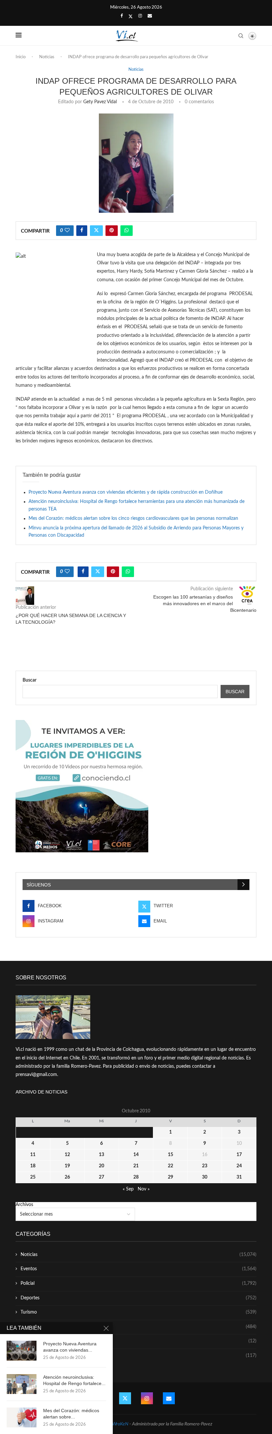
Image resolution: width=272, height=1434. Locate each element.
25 (32, 1177)
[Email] (150, 16)
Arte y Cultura (138, 1326)
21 (136, 1166)
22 (170, 1166)
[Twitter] (130, 17)
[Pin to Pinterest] (111, 230)
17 (239, 1154)
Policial (138, 1283)
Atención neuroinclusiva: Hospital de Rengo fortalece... (74, 1380)
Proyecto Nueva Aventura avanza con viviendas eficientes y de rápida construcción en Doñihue (126, 492)
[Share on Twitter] (96, 230)
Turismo (138, 1312)
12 (67, 1154)
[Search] (241, 35)
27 (101, 1177)
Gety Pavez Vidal (100, 102)
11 (32, 1154)
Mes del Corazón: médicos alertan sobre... (71, 1413)
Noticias (46, 57)
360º (138, 1355)
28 (136, 1177)
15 (170, 1154)
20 (101, 1166)
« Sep (128, 1189)
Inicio (21, 57)
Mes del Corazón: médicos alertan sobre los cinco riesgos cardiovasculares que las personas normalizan (133, 518)
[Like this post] (67, 230)
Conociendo (138, 1341)
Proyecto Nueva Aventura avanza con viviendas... (70, 1347)
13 (101, 1154)
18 (32, 1166)
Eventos (138, 1269)
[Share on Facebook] (81, 230)
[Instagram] (140, 16)
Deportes (138, 1298)
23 (204, 1166)
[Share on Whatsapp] (126, 230)
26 (67, 1177)
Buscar (29, 680)
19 (67, 1166)
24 (239, 1166)
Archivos (24, 1204)
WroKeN (120, 1424)
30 (204, 1177)
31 (239, 1177)
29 (170, 1177)
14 (136, 1154)
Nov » (144, 1189)
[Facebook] (121, 16)
